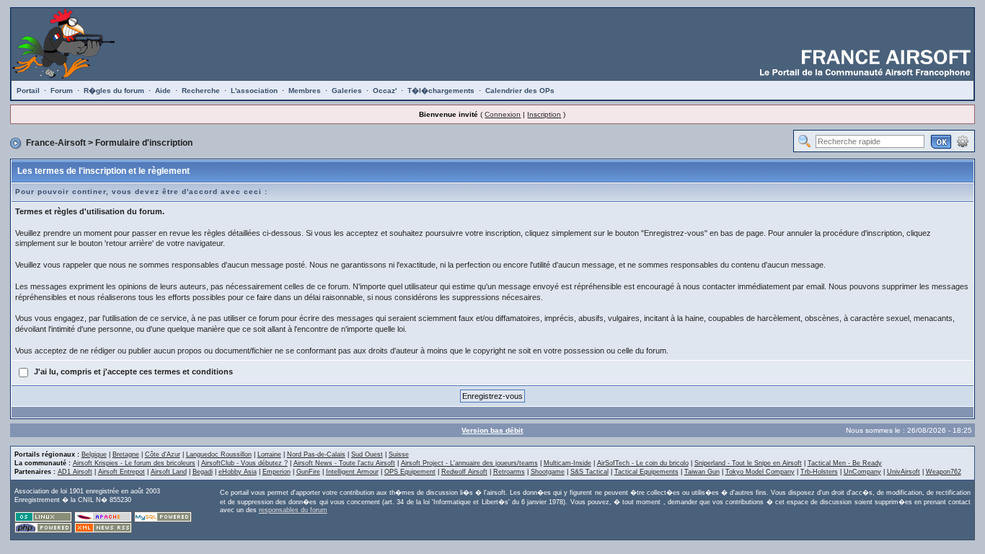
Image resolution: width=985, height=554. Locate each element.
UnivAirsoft (903, 471)
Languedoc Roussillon (219, 454)
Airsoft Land (169, 471)
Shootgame (548, 471)
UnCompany (862, 471)
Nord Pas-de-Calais (316, 454)
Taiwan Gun (702, 471)
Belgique (94, 454)
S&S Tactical (589, 471)
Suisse (399, 454)
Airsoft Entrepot (121, 471)
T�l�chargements (440, 90)
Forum (61, 90)
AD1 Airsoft (75, 471)
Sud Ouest (367, 454)
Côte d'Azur (162, 454)
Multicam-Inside (567, 463)
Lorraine (269, 454)
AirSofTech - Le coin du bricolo (643, 463)
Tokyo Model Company (760, 471)
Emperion (276, 471)
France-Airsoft (56, 143)
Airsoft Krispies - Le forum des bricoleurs (134, 463)
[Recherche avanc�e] (962, 140)
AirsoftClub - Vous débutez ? (244, 463)
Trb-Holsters (819, 471)
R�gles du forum (114, 90)
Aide (163, 90)
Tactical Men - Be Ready (845, 463)
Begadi (203, 471)
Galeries (347, 90)
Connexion (503, 114)
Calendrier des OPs (520, 90)
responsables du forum (293, 510)
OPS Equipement (410, 471)
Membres (304, 90)
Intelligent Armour (352, 471)
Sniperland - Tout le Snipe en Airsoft (748, 463)
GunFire (308, 471)
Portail (28, 90)
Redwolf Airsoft (464, 471)
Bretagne (125, 454)
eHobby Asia (237, 471)
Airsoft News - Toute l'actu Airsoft (344, 463)
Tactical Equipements (646, 471)
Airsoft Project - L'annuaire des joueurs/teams (469, 463)
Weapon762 (943, 471)
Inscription (544, 114)
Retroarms (509, 471)
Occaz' (385, 90)
